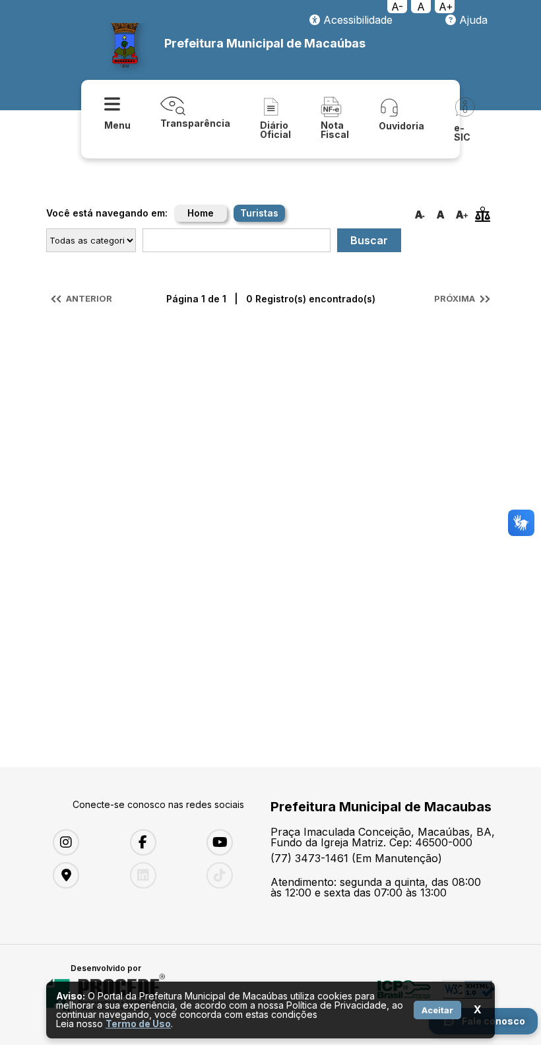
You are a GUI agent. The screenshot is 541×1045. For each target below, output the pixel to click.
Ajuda (472, 19)
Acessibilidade (356, 19)
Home (200, 213)
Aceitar (437, 1010)
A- (397, 6)
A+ (446, 6)
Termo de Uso (138, 1023)
